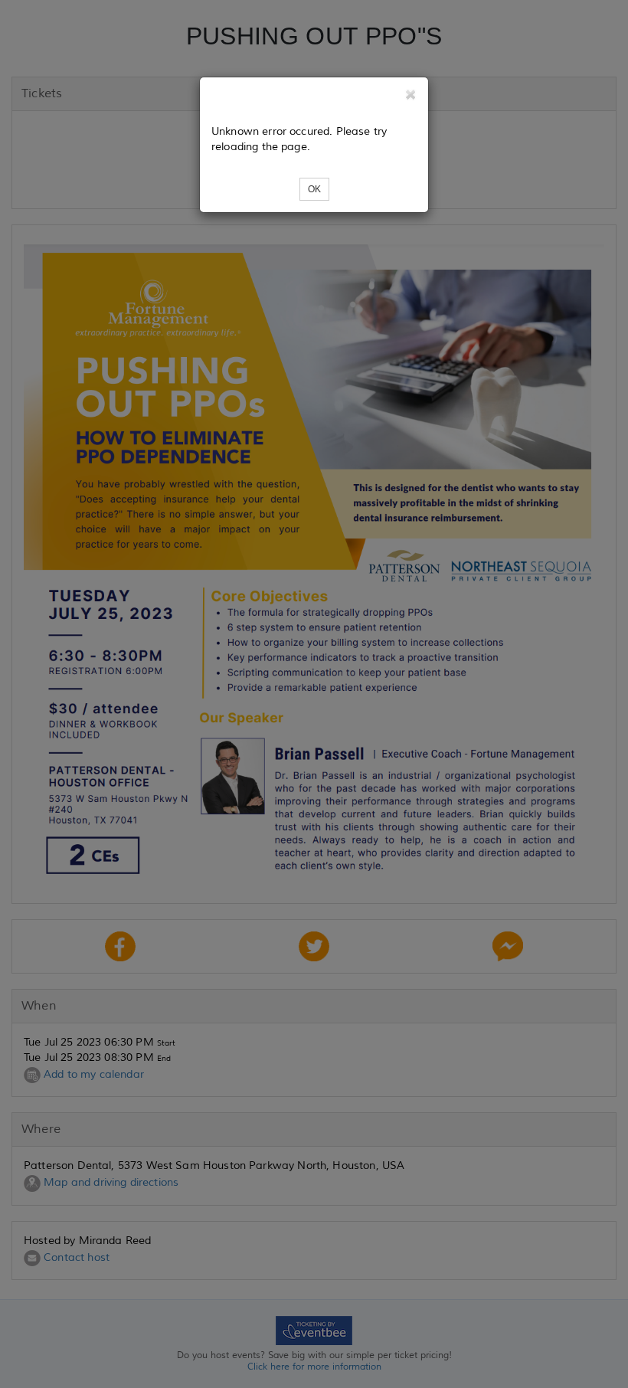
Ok (314, 189)
